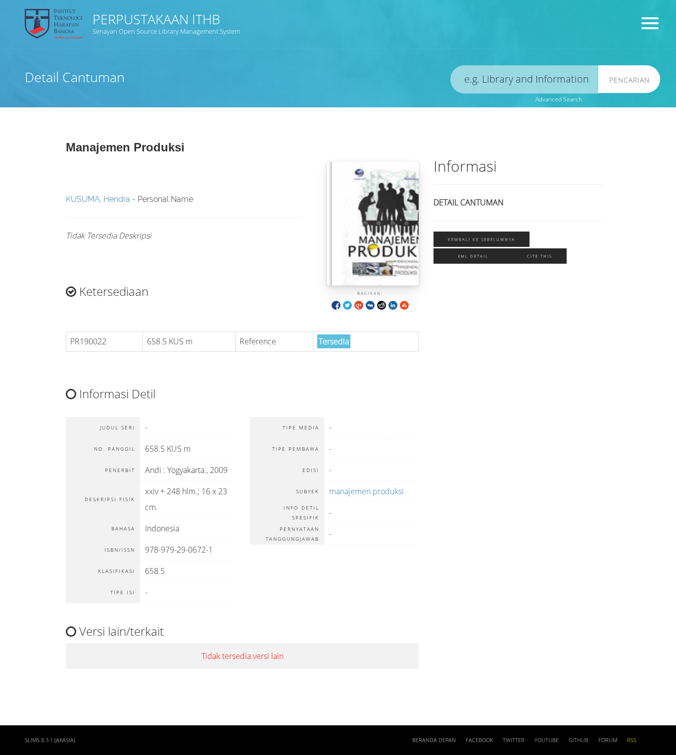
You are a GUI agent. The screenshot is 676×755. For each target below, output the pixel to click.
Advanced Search (558, 99)
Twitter (514, 740)
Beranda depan (434, 740)
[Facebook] (336, 304)
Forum (607, 740)
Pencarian (629, 80)
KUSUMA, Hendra (98, 199)
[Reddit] (381, 304)
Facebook (479, 740)
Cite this (539, 256)
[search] (524, 79)
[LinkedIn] (392, 304)
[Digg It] (370, 304)
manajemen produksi (366, 491)
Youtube (546, 740)
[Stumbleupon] (404, 304)
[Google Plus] (358, 304)
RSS (631, 740)
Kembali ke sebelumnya (481, 239)
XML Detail (473, 256)
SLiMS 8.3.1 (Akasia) (50, 740)
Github (578, 740)
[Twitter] (347, 304)
